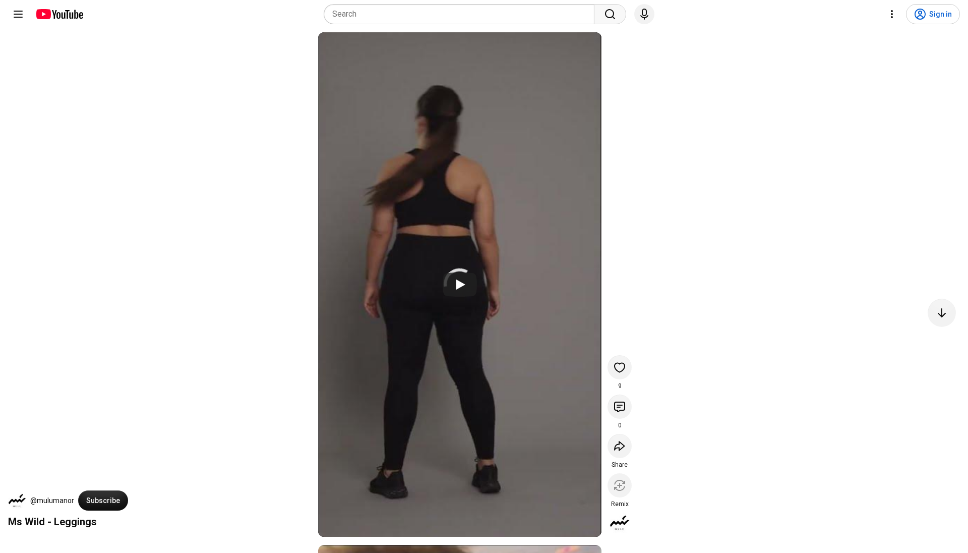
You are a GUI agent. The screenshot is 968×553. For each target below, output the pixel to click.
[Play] (460, 284)
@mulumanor (52, 500)
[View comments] (620, 407)
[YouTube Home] (59, 14)
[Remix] (620, 485)
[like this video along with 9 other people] (620, 367)
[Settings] (892, 14)
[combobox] (462, 14)
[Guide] (18, 14)
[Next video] (942, 313)
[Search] (610, 14)
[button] (17, 500)
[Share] (620, 446)
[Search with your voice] (644, 14)
